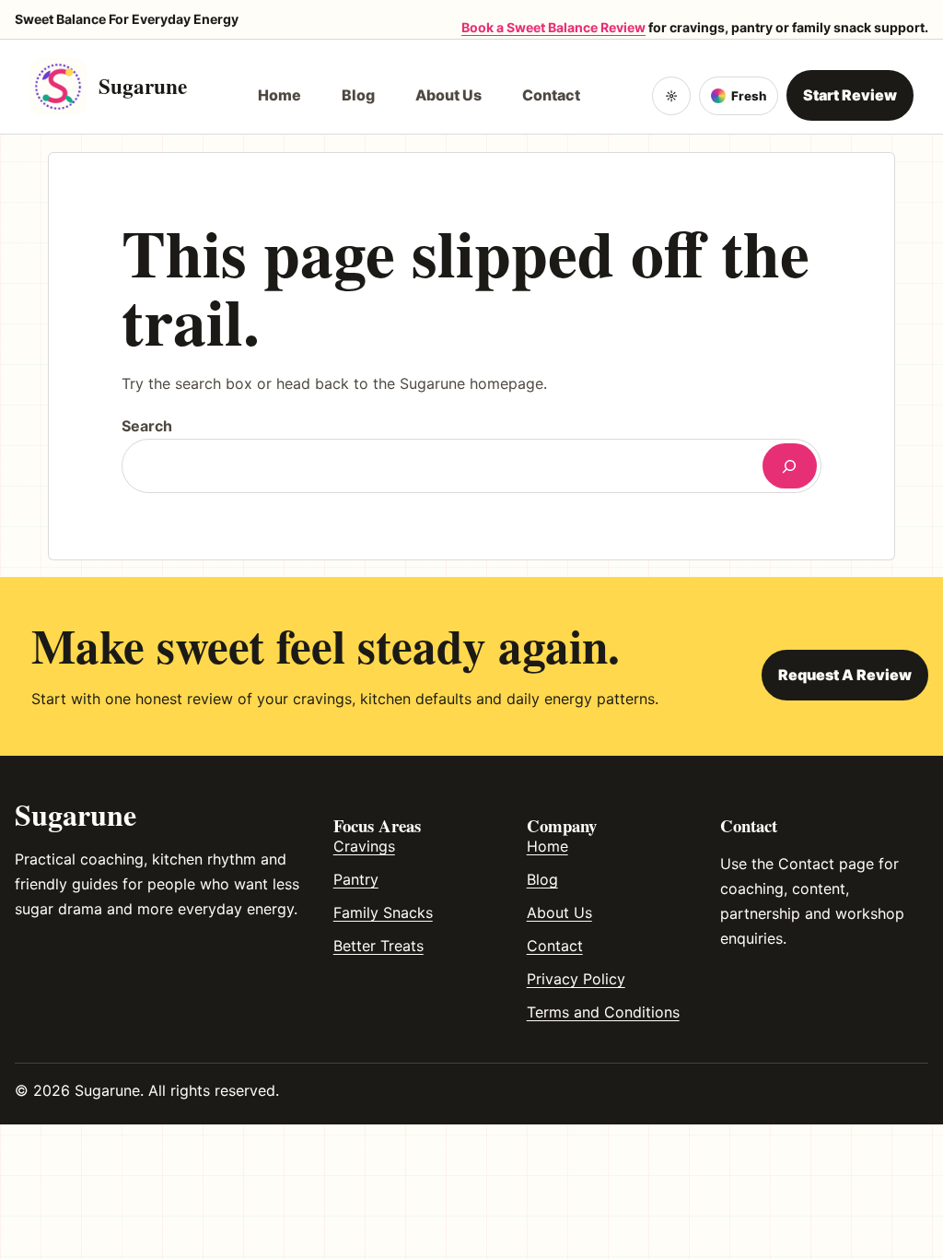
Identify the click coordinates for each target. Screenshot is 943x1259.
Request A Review (845, 674)
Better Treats (378, 945)
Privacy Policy (576, 979)
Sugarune (143, 85)
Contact (555, 945)
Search (147, 426)
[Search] (790, 465)
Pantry (355, 879)
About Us (559, 912)
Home (547, 846)
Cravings (364, 846)
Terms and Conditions (603, 1012)
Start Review (850, 95)
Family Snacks (383, 912)
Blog (542, 879)
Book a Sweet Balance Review (553, 27)
